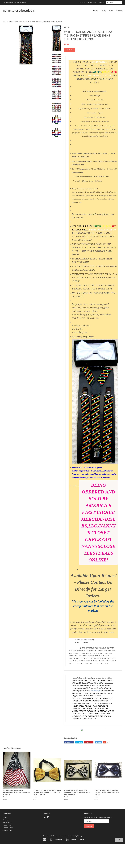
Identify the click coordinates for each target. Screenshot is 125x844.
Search (5, 817)
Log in (81, 2)
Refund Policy (7, 822)
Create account (91, 2)
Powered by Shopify (76, 836)
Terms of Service (8, 828)
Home (95, 10)
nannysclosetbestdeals (19, 10)
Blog (111, 10)
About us (119, 10)
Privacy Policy (7, 825)
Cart (102, 2)
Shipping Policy (7, 830)
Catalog (103, 10)
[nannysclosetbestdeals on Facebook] (48, 818)
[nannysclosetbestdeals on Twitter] (45, 818)
